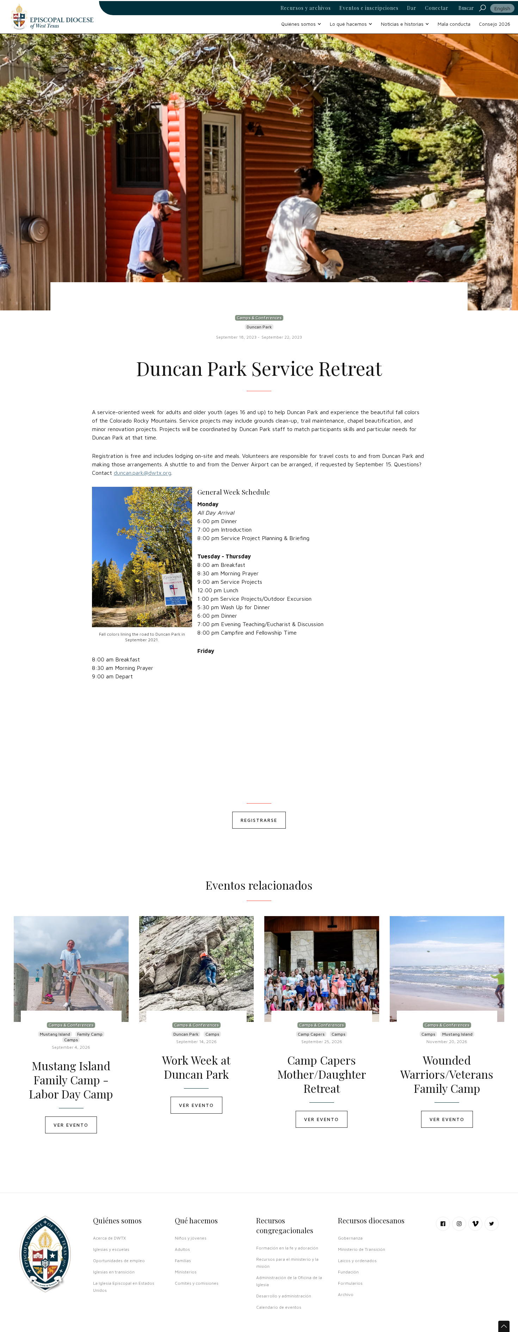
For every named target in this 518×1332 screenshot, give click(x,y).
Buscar (466, 8)
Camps (71, 1039)
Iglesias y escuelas (111, 1249)
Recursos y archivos (305, 8)
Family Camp (90, 1034)
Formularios (350, 1283)
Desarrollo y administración (283, 1295)
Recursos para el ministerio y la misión (287, 1263)
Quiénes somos (117, 1220)
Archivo (345, 1294)
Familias (183, 1260)
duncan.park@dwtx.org (142, 473)
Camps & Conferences (259, 317)
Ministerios (186, 1272)
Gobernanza (350, 1238)
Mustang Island (55, 1034)
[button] (301, 23)
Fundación (348, 1272)
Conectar (437, 8)
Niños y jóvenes (190, 1238)
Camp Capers (311, 1034)
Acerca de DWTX (109, 1238)
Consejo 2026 (494, 24)
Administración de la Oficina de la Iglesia (289, 1281)
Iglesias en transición (114, 1272)
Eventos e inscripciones (369, 8)
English (502, 8)
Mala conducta (454, 24)
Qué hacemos (196, 1220)
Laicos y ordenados (357, 1260)
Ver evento (71, 1125)
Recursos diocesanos (371, 1220)
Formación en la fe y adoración (287, 1248)
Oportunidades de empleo (119, 1260)
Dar (412, 8)
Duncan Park (259, 326)
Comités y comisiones (196, 1283)
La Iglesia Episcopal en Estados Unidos (123, 1286)
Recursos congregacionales (284, 1225)
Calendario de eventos (278, 1307)
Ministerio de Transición (361, 1249)
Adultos (182, 1249)
